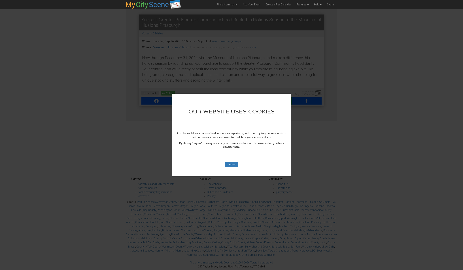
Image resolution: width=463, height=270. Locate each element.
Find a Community (227, 4)
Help (317, 4)
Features (301, 4)
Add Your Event (251, 4)
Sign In (331, 4)
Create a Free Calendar (278, 4)
